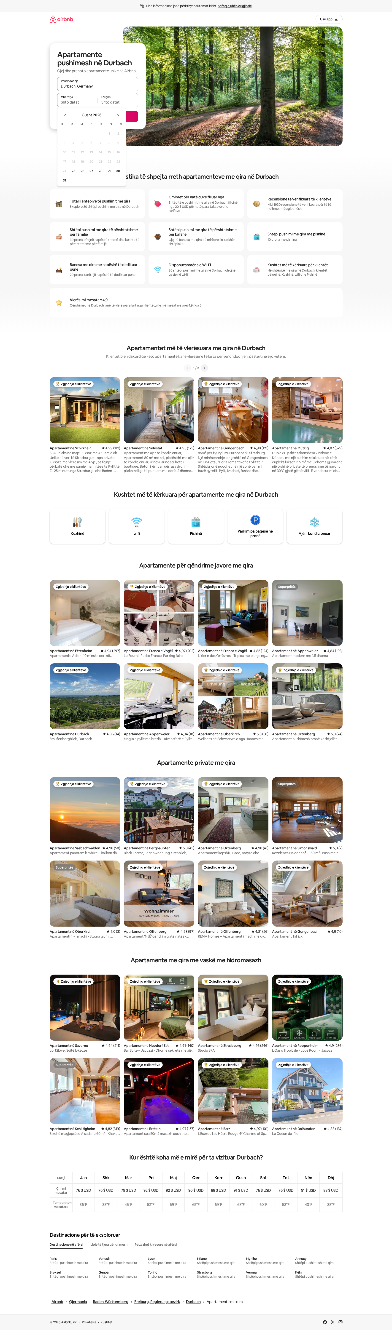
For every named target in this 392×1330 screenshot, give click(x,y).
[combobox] (98, 86)
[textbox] (77, 102)
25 (73, 171)
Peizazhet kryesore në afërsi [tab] (156, 1244)
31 (64, 180)
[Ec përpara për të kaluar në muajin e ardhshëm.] (117, 115)
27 (91, 171)
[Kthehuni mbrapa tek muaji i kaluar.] (65, 115)
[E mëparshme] (187, 368)
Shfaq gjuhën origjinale (235, 6)
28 (100, 171)
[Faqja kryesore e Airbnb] (61, 19)
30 (118, 171)
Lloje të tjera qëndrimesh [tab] (108, 1244)
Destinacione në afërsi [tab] (66, 1244)
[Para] (204, 368)
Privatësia (89, 1322)
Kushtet (107, 1322)
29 (109, 171)
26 (82, 171)
